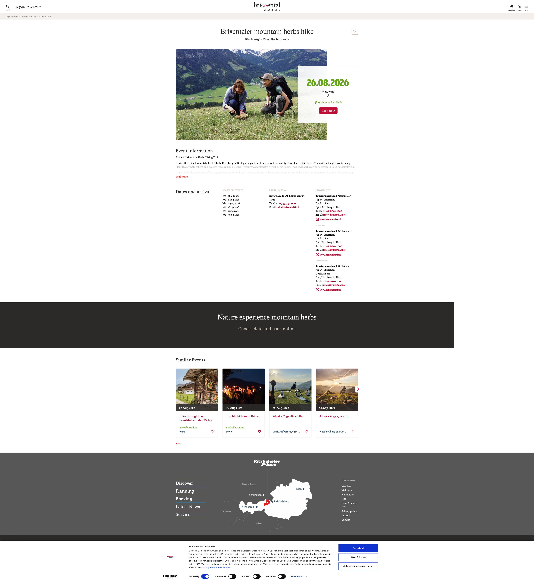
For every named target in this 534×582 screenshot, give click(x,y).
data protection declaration (217, 567)
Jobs (344, 498)
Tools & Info (348, 480)
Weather (346, 486)
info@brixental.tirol (288, 207)
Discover (184, 483)
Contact (346, 519)
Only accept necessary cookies (358, 566)
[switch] (232, 576)
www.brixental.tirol (328, 219)
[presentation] (355, 31)
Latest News (188, 506)
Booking (184, 498)
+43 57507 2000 (287, 203)
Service (183, 514)
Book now (328, 111)
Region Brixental (28, 6)
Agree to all (358, 548)
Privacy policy (349, 511)
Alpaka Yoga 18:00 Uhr (288, 416)
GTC (344, 507)
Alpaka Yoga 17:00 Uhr (335, 416)
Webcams (347, 490)
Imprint (346, 515)
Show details (297, 576)
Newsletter (348, 494)
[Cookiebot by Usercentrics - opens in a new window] (170, 576)
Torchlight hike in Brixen (243, 416)
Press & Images (350, 503)
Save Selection (358, 557)
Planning (185, 491)
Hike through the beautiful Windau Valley (195, 418)
